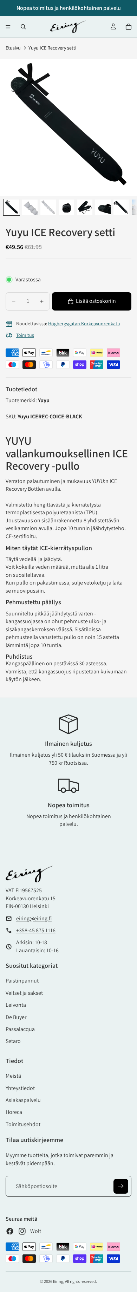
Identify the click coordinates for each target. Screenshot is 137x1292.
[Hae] (23, 26)
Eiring (58, 1281)
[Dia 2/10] (30, 207)
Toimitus (25, 335)
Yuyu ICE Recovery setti (52, 48)
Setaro (13, 1041)
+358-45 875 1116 (36, 930)
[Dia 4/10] (66, 207)
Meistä (13, 1075)
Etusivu (13, 48)
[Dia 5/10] (84, 207)
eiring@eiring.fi (34, 918)
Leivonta (16, 1005)
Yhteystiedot (20, 1088)
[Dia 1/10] (11, 207)
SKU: (12, 416)
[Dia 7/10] (121, 207)
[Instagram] (22, 1231)
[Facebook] (10, 1231)
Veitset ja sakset (24, 993)
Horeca (14, 1112)
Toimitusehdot (23, 1124)
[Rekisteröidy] (120, 1186)
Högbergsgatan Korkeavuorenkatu (84, 323)
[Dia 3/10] (48, 207)
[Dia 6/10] (103, 207)
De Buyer (16, 1017)
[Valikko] (8, 27)
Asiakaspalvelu (23, 1100)
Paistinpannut (22, 980)
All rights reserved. (81, 1281)
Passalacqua (20, 1029)
